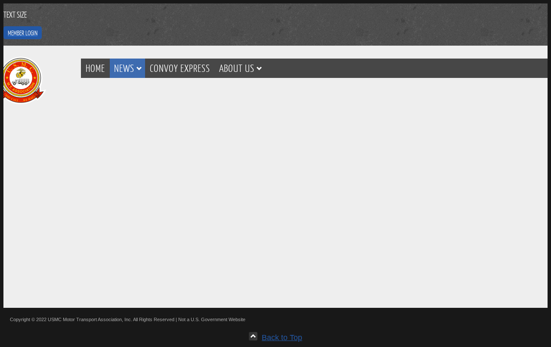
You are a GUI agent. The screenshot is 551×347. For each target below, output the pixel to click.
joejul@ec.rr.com (272, 270)
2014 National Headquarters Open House (128, 106)
